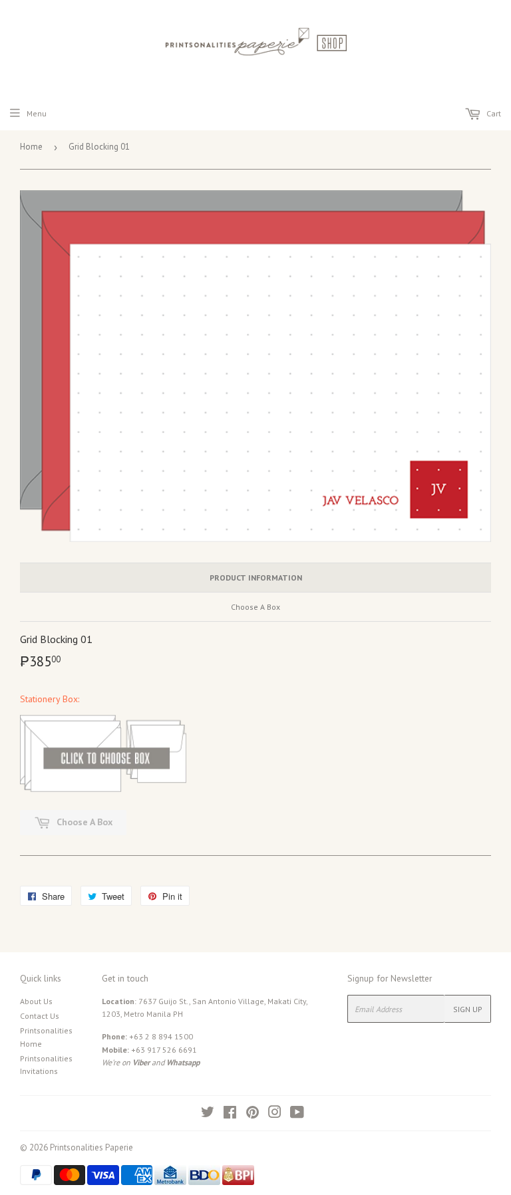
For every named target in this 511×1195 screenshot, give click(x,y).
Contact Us (39, 1016)
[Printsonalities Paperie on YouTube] (297, 1114)
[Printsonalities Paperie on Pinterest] (252, 1114)
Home (31, 146)
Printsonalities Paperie (91, 1147)
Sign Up (467, 1009)
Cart (492, 113)
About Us (36, 1001)
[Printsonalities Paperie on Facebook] (230, 1114)
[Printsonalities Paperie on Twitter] (207, 1114)
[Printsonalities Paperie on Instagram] (274, 1114)
